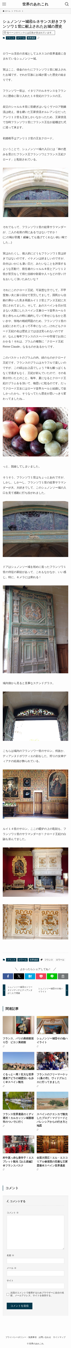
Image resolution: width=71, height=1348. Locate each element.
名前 (10, 1255)
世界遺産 (31, 38)
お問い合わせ (45, 1337)
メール (11, 1268)
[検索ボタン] (67, 4)
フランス (10, 38)
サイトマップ (59, 1337)
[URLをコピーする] (63, 976)
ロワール (21, 38)
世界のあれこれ (35, 4)
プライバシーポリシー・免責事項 (21, 1337)
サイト (10, 1280)
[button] (8, 976)
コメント (13, 1212)
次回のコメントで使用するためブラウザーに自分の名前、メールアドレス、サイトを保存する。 (37, 1294)
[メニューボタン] (4, 4)
